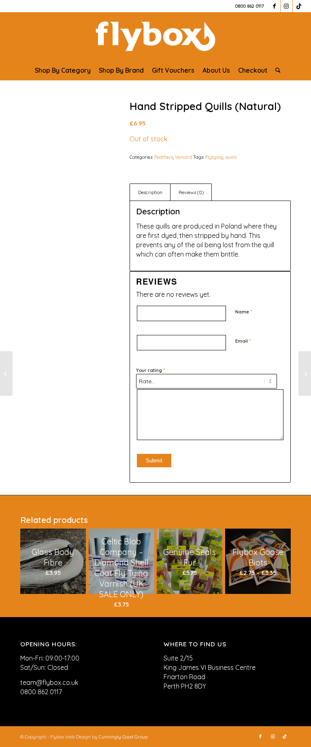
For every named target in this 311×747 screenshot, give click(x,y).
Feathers (163, 157)
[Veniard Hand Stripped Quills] (64, 145)
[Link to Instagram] (286, 6)
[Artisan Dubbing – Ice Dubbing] (6, 373)
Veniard (183, 157)
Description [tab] (150, 192)
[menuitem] (63, 70)
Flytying (214, 157)
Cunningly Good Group (123, 737)
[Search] (276, 70)
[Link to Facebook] (274, 6)
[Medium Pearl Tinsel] (304, 373)
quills (230, 157)
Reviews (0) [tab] (191, 192)
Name (243, 311)
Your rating (150, 370)
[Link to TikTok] (299, 6)
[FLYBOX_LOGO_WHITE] (155, 36)
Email (243, 340)
